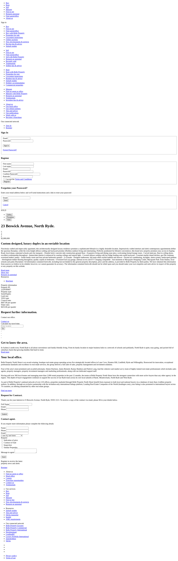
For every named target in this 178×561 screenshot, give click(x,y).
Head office (10, 476)
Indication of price (11, 440)
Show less (5, 272)
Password (6, 141)
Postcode (6, 177)
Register (4, 468)
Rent (7, 5)
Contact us (5, 321)
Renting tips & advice (14, 78)
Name (3, 428)
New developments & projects (17, 42)
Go (3, 329)
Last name (7, 166)
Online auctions (12, 40)
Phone (3, 409)
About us (9, 18)
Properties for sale (12, 35)
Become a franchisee (14, 117)
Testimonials (10, 63)
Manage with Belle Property (16, 94)
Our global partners (13, 109)
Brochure (9, 281)
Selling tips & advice (14, 66)
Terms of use (11, 558)
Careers (9, 478)
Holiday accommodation (15, 83)
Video (9, 220)
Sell (7, 7)
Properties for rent (12, 74)
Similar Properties (10, 447)
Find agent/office (12, 16)
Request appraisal (12, 14)
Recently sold (11, 61)
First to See (10, 500)
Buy (7, 3)
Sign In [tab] (8, 126)
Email (5, 138)
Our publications (12, 113)
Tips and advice (12, 111)
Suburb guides (11, 46)
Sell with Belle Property (15, 57)
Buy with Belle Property (15, 33)
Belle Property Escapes (14, 526)
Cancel (5, 205)
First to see (10, 12)
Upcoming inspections (14, 37)
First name (7, 164)
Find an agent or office (14, 91)
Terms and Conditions (23, 179)
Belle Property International (16, 530)
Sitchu (8, 541)
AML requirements (13, 519)
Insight (8, 517)
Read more (5, 270)
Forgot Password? (10, 150)
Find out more (6, 391)
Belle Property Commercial (16, 528)
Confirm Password (10, 174)
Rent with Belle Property (15, 72)
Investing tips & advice (14, 100)
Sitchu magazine (12, 515)
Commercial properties (14, 85)
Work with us (11, 115)
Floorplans (10, 217)
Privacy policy (11, 556)
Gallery (9, 215)
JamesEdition (11, 539)
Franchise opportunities (15, 480)
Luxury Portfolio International (17, 536)
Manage (9, 10)
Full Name (5, 404)
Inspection (8, 445)
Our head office (12, 106)
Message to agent (7, 452)
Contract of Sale (10, 443)
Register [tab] (9, 128)
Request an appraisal (14, 59)
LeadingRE (10, 534)
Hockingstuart (11, 532)
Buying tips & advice (14, 44)
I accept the (19, 179)
